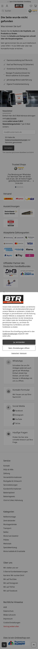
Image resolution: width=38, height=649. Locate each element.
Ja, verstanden (19, 342)
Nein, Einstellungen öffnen (19, 348)
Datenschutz (15, 353)
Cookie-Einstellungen (10, 334)
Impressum (23, 353)
